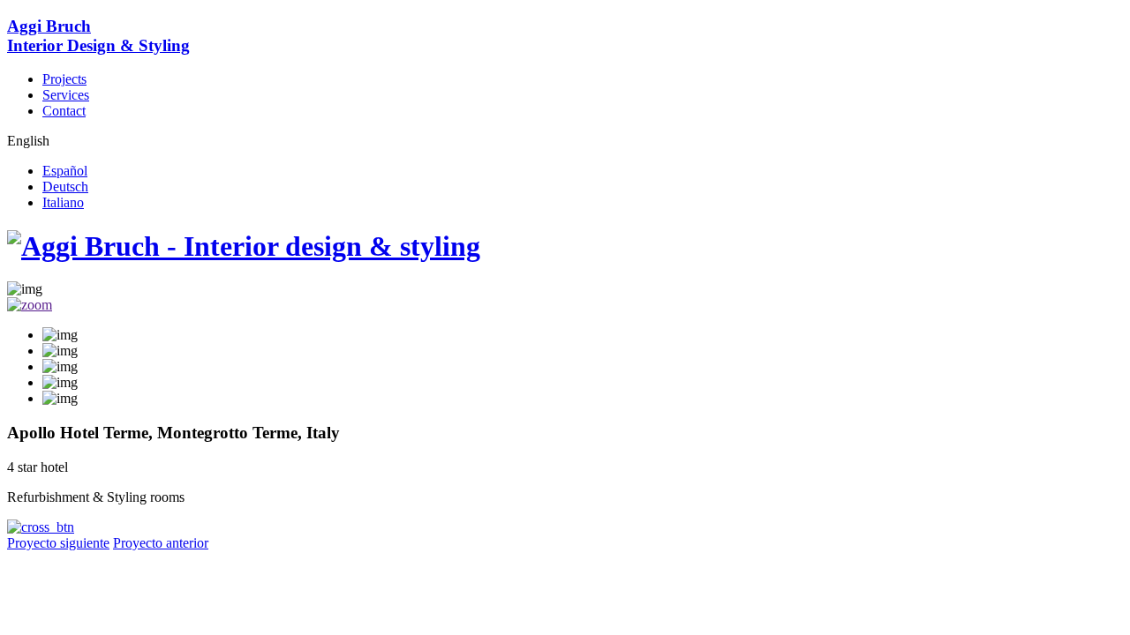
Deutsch (65, 186)
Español (64, 170)
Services (65, 94)
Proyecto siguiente (58, 542)
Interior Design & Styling (98, 36)
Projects (64, 78)
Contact (64, 110)
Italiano (63, 202)
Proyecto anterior (160, 542)
